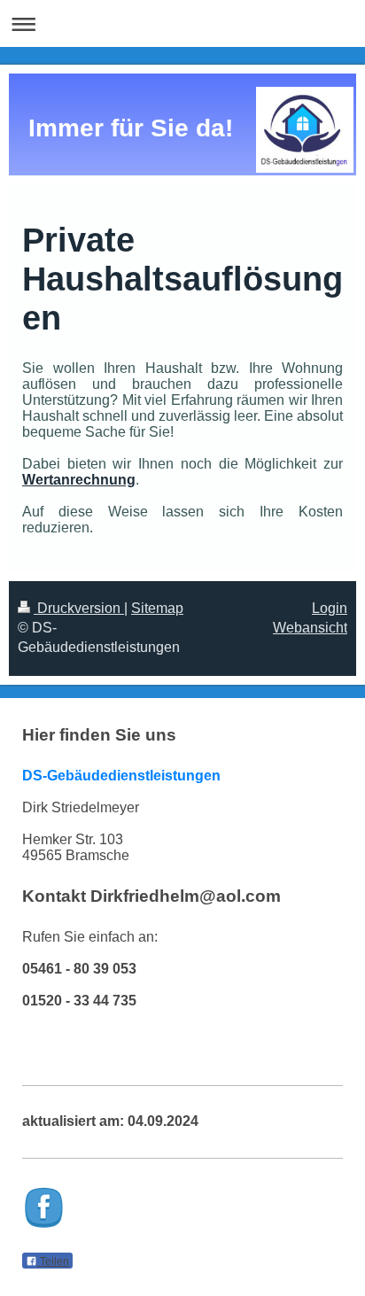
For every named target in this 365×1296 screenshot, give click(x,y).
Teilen (53, 1261)
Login (329, 608)
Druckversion (79, 608)
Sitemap (157, 608)
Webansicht (310, 627)
